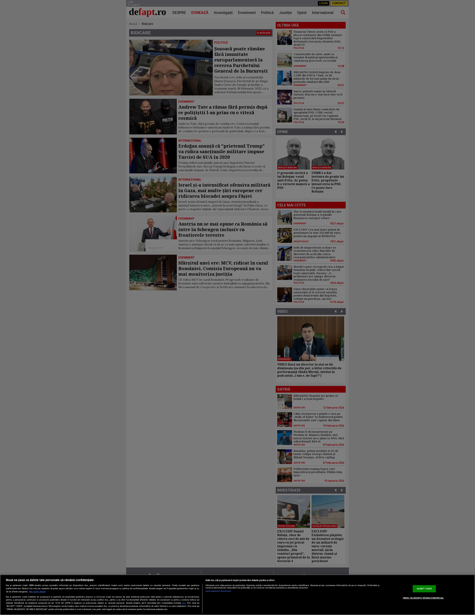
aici (184, 603)
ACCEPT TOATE (424, 589)
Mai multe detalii (37, 591)
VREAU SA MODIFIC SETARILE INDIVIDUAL (423, 598)
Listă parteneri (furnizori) (218, 591)
